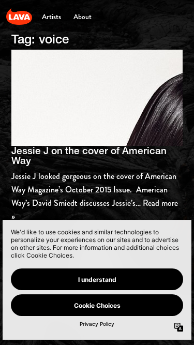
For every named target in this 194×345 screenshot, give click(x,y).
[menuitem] (51, 16)
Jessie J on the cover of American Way (89, 156)
